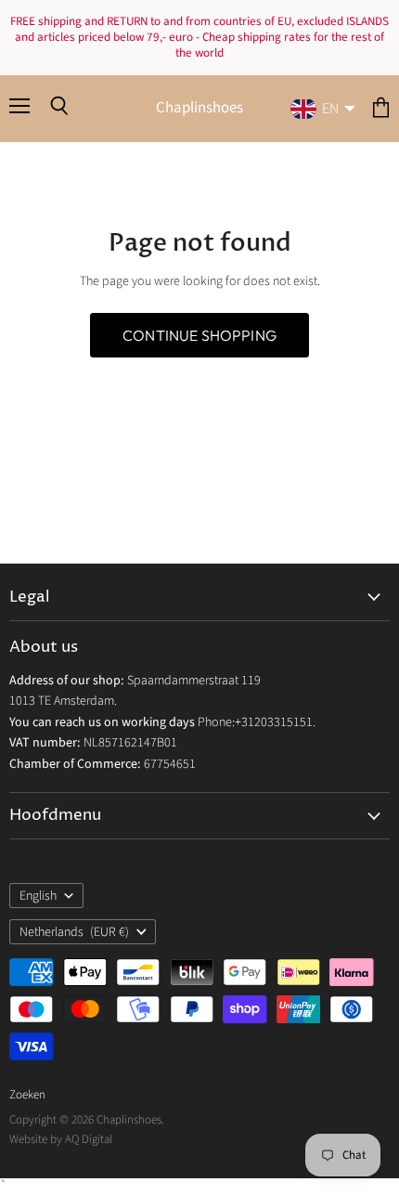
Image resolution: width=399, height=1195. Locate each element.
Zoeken (27, 1094)
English (38, 896)
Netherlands (74, 932)
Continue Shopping (199, 335)
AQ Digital (88, 1139)
